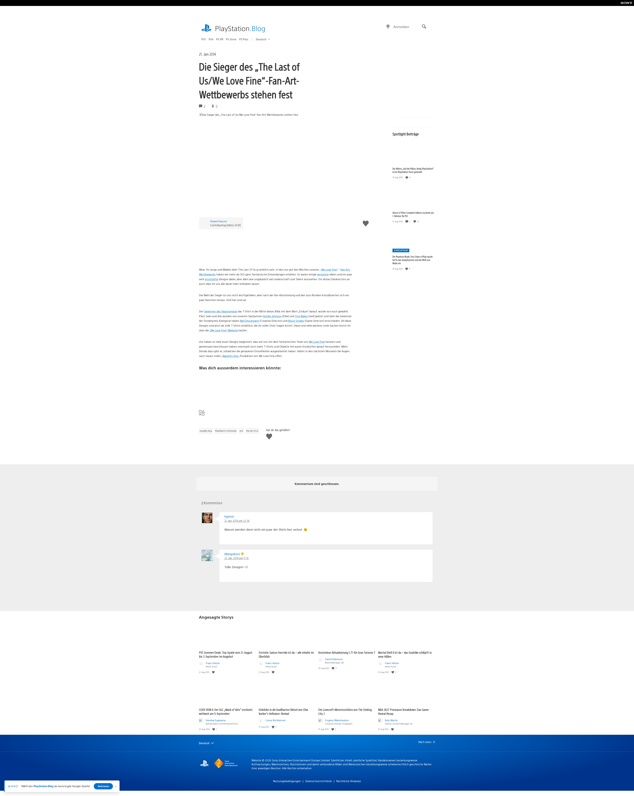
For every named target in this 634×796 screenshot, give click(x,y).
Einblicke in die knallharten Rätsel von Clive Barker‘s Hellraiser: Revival (283, 711)
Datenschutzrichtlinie (318, 781)
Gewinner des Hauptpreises (220, 311)
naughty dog (206, 430)
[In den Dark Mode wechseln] (388, 26)
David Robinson (334, 659)
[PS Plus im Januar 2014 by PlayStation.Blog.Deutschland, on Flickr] (224, 399)
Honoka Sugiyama (216, 720)
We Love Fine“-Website (224, 330)
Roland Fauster (218, 221)
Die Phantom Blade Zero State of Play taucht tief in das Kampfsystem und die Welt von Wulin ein (412, 260)
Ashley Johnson (272, 316)
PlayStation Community (225, 430)
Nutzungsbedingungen (287, 781)
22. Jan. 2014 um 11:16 (236, 558)
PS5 (203, 39)
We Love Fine (329, 269)
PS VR (219, 39)
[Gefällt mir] (407, 177)
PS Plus (243, 39)
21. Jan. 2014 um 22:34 (236, 521)
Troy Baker (301, 316)
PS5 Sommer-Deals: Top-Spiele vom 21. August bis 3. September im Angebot (225, 654)
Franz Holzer (213, 663)
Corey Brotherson (275, 720)
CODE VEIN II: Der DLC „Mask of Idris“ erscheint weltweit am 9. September (225, 711)
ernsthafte (211, 279)
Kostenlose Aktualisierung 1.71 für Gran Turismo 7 (346, 652)
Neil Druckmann (249, 320)
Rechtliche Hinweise (348, 781)
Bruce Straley (296, 320)
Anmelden (401, 26)
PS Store (231, 39)
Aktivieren (103, 786)
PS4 (211, 39)
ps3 (241, 430)
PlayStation (240, 28)
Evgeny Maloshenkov (337, 720)
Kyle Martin (391, 720)
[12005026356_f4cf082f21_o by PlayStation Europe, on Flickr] (224, 258)
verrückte (323, 274)
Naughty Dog (230, 356)
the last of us (252, 430)
